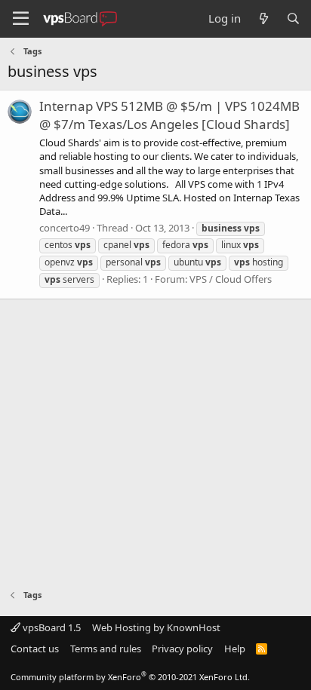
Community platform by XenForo (130, 676)
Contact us (35, 648)
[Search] (293, 18)
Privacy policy (182, 648)
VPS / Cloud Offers (230, 279)
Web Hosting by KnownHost (156, 627)
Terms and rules (105, 648)
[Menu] (20, 19)
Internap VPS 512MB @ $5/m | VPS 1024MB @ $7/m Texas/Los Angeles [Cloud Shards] (169, 115)
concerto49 (64, 228)
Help (234, 648)
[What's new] (263, 18)
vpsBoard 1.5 (50, 627)
